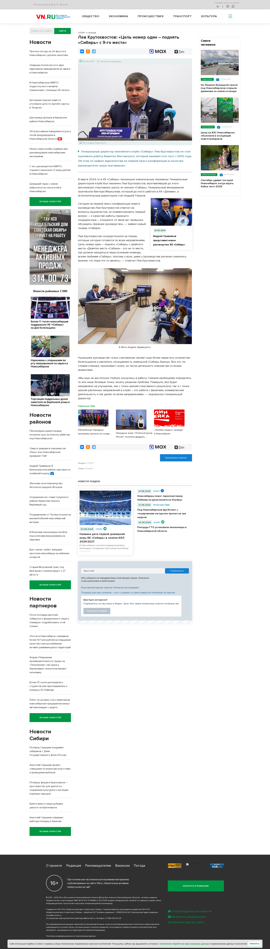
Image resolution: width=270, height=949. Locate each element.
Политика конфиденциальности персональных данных (71, 936)
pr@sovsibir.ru (89, 918)
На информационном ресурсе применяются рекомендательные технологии (80, 924)
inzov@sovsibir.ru (53, 915)
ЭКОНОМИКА (207, 127)
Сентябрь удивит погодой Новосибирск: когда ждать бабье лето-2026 (217, 183)
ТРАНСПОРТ (207, 79)
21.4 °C (54, 4)
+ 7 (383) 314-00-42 (122, 912)
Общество (90, 16)
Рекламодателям (98, 866)
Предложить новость (176, 457)
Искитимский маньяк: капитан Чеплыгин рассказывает (110, 587)
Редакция (73, 866)
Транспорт (182, 16)
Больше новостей (50, 201)
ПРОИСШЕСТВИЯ (161, 505)
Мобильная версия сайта (186, 922)
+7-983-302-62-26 (113, 918)
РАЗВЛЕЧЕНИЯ (209, 174)
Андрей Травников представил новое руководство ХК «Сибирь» (169, 240)
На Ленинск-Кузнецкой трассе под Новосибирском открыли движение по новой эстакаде (219, 88)
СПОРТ (99, 529)
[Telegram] (94, 51)
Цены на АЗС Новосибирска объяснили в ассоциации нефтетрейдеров (218, 135)
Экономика (118, 16)
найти (62, 31)
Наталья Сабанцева (110, 61)
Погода (139, 866)
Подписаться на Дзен (97, 611)
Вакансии (122, 866)
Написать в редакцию (196, 886)
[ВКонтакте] (82, 51)
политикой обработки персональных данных (184, 943)
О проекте (54, 866)
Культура (209, 16)
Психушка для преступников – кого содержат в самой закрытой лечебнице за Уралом (128, 592)
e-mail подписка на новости (191, 911)
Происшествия (151, 16)
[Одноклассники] (88, 51)
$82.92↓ (64, 4)
